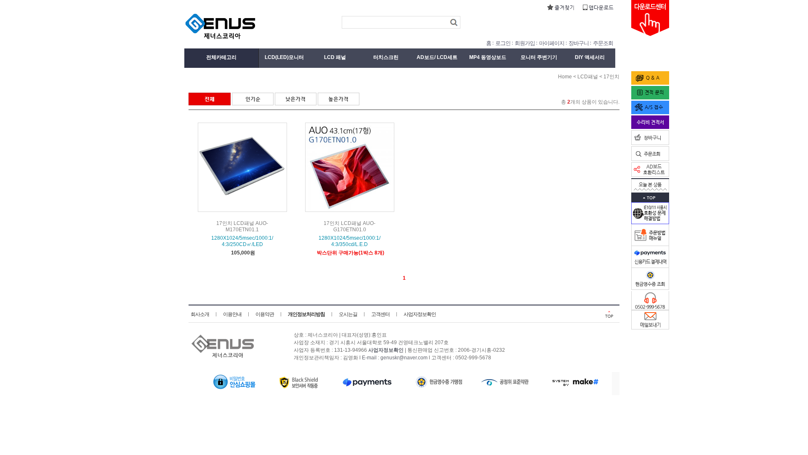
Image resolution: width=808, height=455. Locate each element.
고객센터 (380, 314)
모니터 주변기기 (539, 57)
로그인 (502, 43)
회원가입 (525, 43)
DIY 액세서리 (590, 57)
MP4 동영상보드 (487, 57)
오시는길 (348, 314)
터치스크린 (386, 57)
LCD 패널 (335, 57)
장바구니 (579, 43)
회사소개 (200, 314)
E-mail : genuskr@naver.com (395, 358)
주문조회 (603, 43)
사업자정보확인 (420, 314)
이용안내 (232, 314)
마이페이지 (551, 43)
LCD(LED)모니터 (284, 57)
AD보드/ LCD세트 (437, 57)
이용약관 (264, 314)
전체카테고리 (221, 57)
